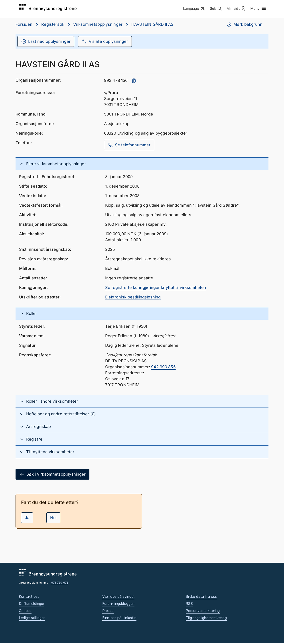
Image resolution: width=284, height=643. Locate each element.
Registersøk (52, 24)
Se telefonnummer (132, 145)
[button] (194, 8)
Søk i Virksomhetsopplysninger (56, 474)
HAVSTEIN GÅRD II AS (152, 24)
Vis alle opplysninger (108, 41)
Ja (27, 517)
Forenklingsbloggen (118, 603)
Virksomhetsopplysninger (97, 24)
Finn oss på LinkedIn (119, 618)
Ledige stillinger (32, 618)
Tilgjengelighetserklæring (206, 618)
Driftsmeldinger (31, 603)
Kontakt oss (29, 596)
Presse (108, 610)
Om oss (25, 610)
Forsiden (24, 24)
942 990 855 (163, 367)
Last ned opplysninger (49, 41)
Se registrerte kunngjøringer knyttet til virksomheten (155, 287)
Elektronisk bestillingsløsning (133, 297)
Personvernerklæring (203, 610)
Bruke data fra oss (201, 596)
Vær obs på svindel (118, 596)
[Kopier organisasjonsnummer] (134, 80)
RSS (189, 603)
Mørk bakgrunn (247, 24)
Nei (53, 517)
